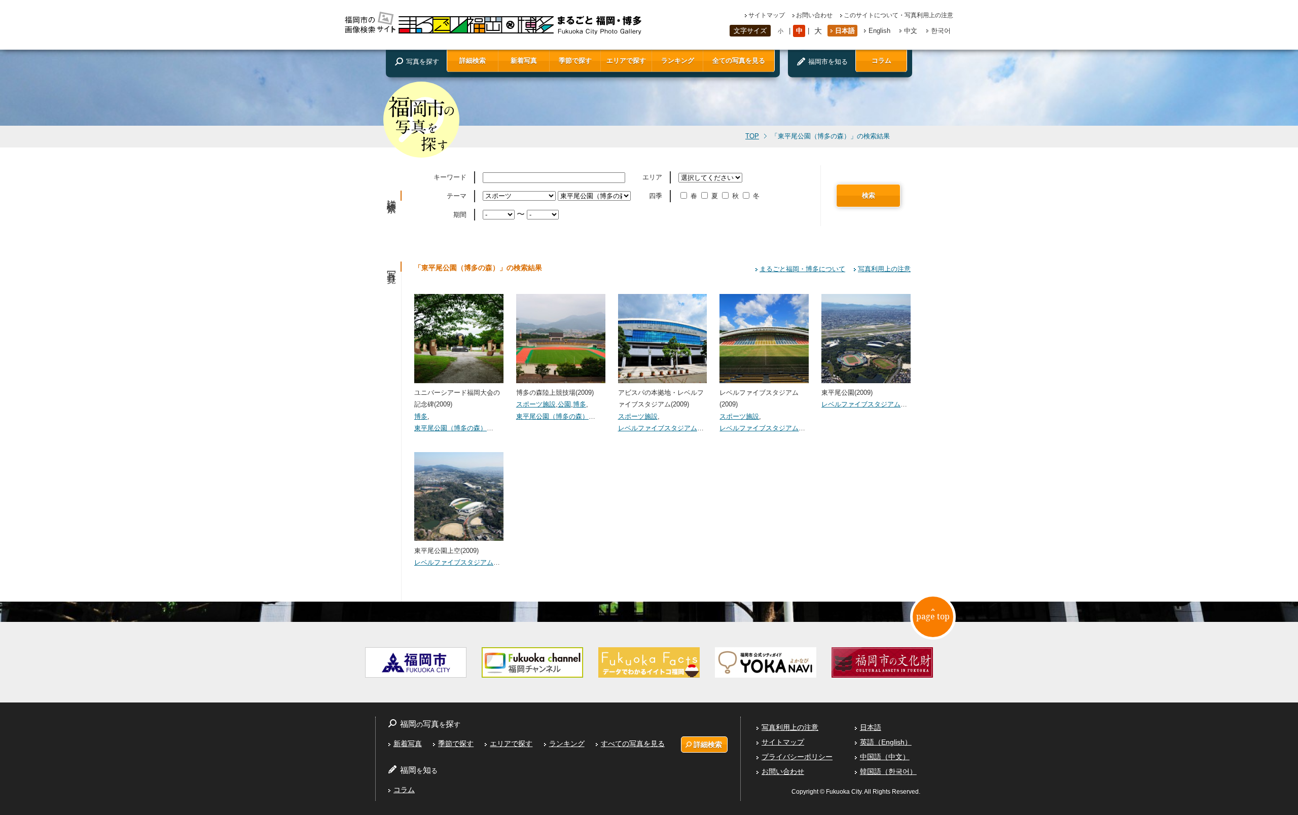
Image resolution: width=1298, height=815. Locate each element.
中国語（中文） (885, 757)
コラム (881, 60)
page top (933, 616)
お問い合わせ (814, 15)
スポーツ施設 (536, 404)
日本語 (845, 30)
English (879, 30)
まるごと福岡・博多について (802, 269)
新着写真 (524, 60)
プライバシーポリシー (797, 757)
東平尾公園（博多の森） (450, 428)
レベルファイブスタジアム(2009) (759, 398)
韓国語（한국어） (888, 771)
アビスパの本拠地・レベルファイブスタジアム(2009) (661, 398)
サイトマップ (766, 15)
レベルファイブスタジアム (657, 428)
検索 (868, 195)
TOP (752, 136)
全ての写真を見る (738, 60)
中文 (910, 30)
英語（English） (886, 742)
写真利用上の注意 (884, 269)
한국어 (941, 30)
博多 (420, 416)
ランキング (677, 60)
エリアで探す (626, 60)
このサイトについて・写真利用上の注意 (898, 15)
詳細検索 (472, 60)
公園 (564, 404)
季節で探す (575, 60)
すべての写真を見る (633, 743)
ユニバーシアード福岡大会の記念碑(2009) (457, 398)
